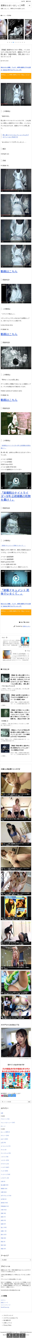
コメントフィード (5, 1305)
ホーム (3, 15)
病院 (3, 1217)
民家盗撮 (5, 1206)
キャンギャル (6, 1153)
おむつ (4, 1139)
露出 (3, 1234)
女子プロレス (6, 1195)
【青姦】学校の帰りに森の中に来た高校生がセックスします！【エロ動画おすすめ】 (20, 748)
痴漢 (3, 1220)
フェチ (4, 1171)
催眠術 (4, 1188)
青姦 (10, 15)
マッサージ (5, 1174)
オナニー (5, 1135)
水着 (3, 1209)
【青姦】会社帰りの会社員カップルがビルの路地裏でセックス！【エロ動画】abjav (20, 697)
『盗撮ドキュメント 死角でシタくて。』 (13, 545)
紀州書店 (27, 622)
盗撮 (3, 1224)
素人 (4, 1227)
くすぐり (4, 1156)
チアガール (5, 1163)
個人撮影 (4, 1185)
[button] (3, 29)
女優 (4, 1192)
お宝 (3, 1142)
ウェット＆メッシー (8, 1122)
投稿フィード (4, 1302)
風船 (3, 1248)
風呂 (3, 1245)
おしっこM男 (5, 1132)
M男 (2, 1113)
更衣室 (4, 1202)
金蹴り (3, 1231)
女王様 (3, 1199)
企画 (3, 1181)
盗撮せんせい (26, 626)
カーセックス (5, 1146)
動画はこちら (9, 271)
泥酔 (3, 1213)
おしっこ (3, 1126)
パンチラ (5, 1167)
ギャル (3, 1149)
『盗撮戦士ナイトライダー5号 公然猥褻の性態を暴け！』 (16, 496)
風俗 (3, 1241)
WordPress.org (5, 1307)
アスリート (5, 1119)
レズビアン (5, 1178)
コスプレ (5, 1160)
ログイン (3, 1300)
